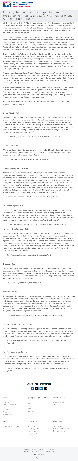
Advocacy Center (34, 429)
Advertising (7, 412)
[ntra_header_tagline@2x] (18, 2)
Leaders (31, 411)
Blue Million (41, 454)
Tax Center (32, 426)
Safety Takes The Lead (11, 426)
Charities (6, 410)
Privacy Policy (50, 449)
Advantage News (59, 402)
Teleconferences (59, 431)
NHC (29, 404)
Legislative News (34, 431)
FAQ (54, 405)
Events (30, 409)
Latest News (57, 426)
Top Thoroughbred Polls (61, 429)
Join (29, 406)
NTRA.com (33, 449)
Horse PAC (32, 434)
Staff (4, 407)
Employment (7, 415)
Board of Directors (9, 405)
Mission (6, 402)
